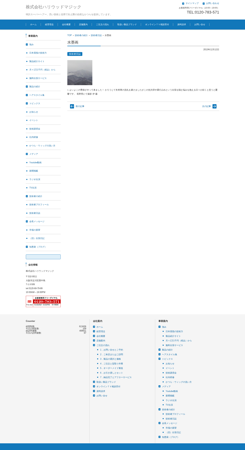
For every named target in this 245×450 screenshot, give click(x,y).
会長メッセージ (36, 221)
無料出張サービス (38, 78)
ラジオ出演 (34, 179)
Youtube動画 (35, 162)
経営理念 (49, 24)
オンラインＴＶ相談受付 (157, 24)
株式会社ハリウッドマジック (54, 7)
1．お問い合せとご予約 (111, 350)
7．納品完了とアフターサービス (116, 377)
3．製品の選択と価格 (110, 359)
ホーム (33, 24)
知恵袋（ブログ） (38, 247)
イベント (33, 120)
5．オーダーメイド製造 (111, 368)
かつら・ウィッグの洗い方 (42, 145)
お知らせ (33, 112)
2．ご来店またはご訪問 (111, 354)
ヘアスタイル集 (36, 95)
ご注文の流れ (102, 24)
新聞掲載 (33, 171)
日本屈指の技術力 (38, 53)
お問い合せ (199, 24)
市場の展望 (34, 230)
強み (31, 44)
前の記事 (80, 106)
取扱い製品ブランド (127, 24)
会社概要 (66, 24)
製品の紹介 (34, 86)
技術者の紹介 (81, 35)
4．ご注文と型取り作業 (111, 363)
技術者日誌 (96, 35)
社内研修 (33, 137)
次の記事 (206, 106)
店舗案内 (83, 24)
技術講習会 (34, 129)
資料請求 (181, 24)
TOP (69, 35)
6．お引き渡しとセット (111, 373)
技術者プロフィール (39, 204)
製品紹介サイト (36, 61)
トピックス (34, 103)
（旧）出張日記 (36, 238)
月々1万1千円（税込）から (42, 69)
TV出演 (32, 187)
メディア (33, 154)
